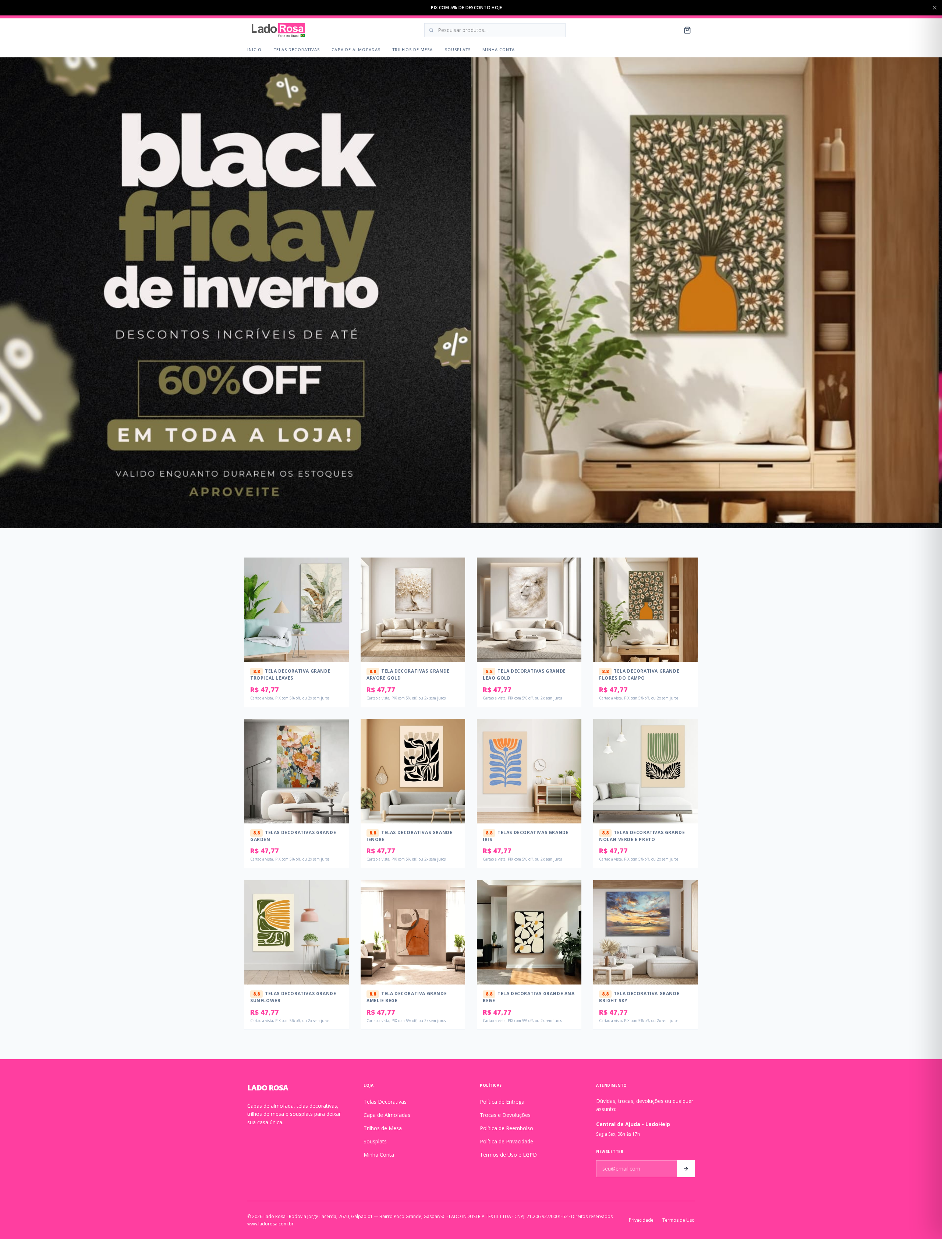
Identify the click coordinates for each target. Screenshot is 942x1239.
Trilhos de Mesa (412, 49)
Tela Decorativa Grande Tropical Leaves (290, 674)
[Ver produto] (338, 585)
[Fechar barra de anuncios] (934, 7)
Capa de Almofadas (356, 49)
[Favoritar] (338, 571)
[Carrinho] (687, 30)
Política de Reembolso (506, 1128)
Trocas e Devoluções (505, 1114)
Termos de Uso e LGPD (508, 1154)
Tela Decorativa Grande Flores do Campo (639, 674)
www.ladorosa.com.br (270, 1224)
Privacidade (641, 1220)
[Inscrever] (686, 1168)
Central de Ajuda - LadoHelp (633, 1124)
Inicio (254, 49)
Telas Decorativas (297, 49)
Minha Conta (498, 49)
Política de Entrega (502, 1101)
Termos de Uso (678, 1220)
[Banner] (471, 292)
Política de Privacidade (506, 1141)
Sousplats (458, 49)
